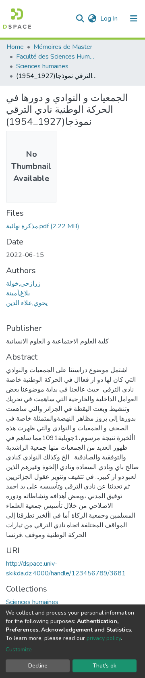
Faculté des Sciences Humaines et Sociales (56, 56)
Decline (38, 666)
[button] (92, 18)
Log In (109, 18)
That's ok (104, 666)
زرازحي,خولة (23, 283)
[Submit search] (80, 18)
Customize (19, 649)
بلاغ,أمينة (18, 293)
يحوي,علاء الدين (27, 303)
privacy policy (104, 638)
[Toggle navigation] (133, 19)
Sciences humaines (42, 66)
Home (15, 46)
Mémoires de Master (62, 46)
